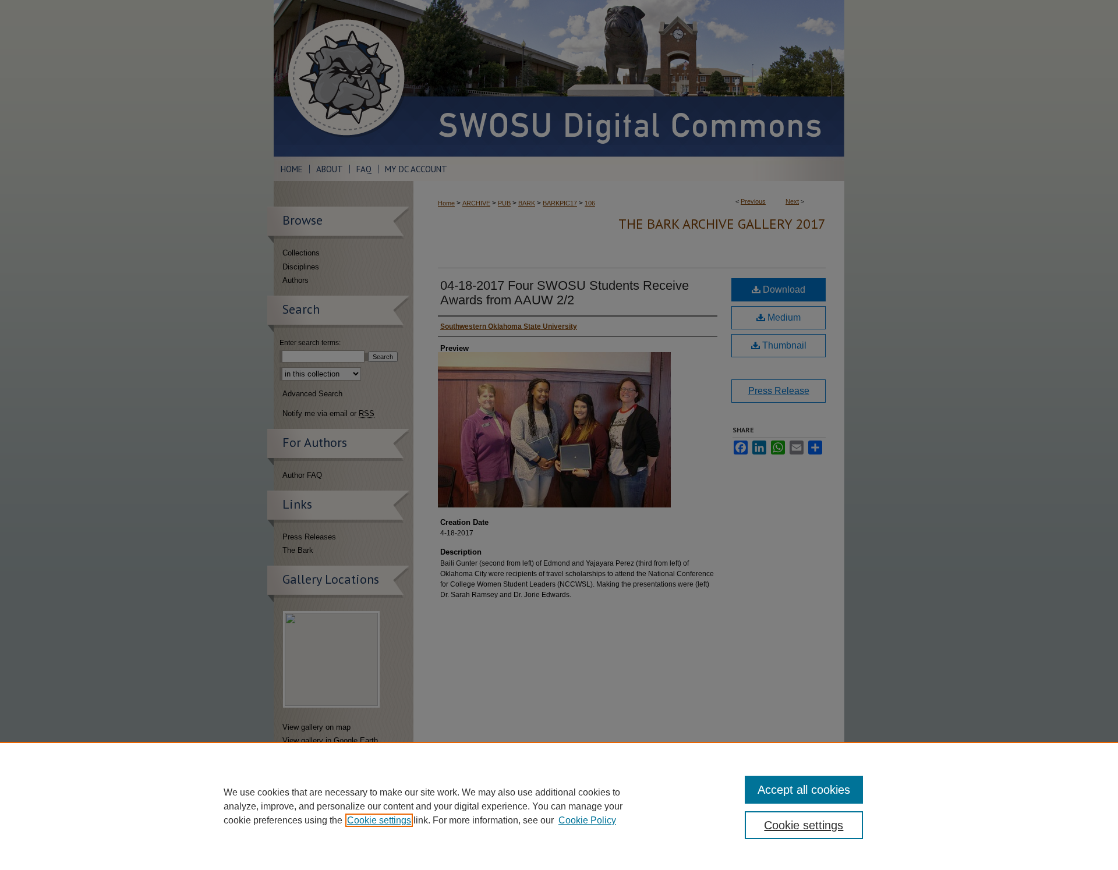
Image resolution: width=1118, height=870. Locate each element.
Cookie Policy (587, 820)
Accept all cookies (804, 789)
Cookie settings (379, 820)
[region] (559, 806)
